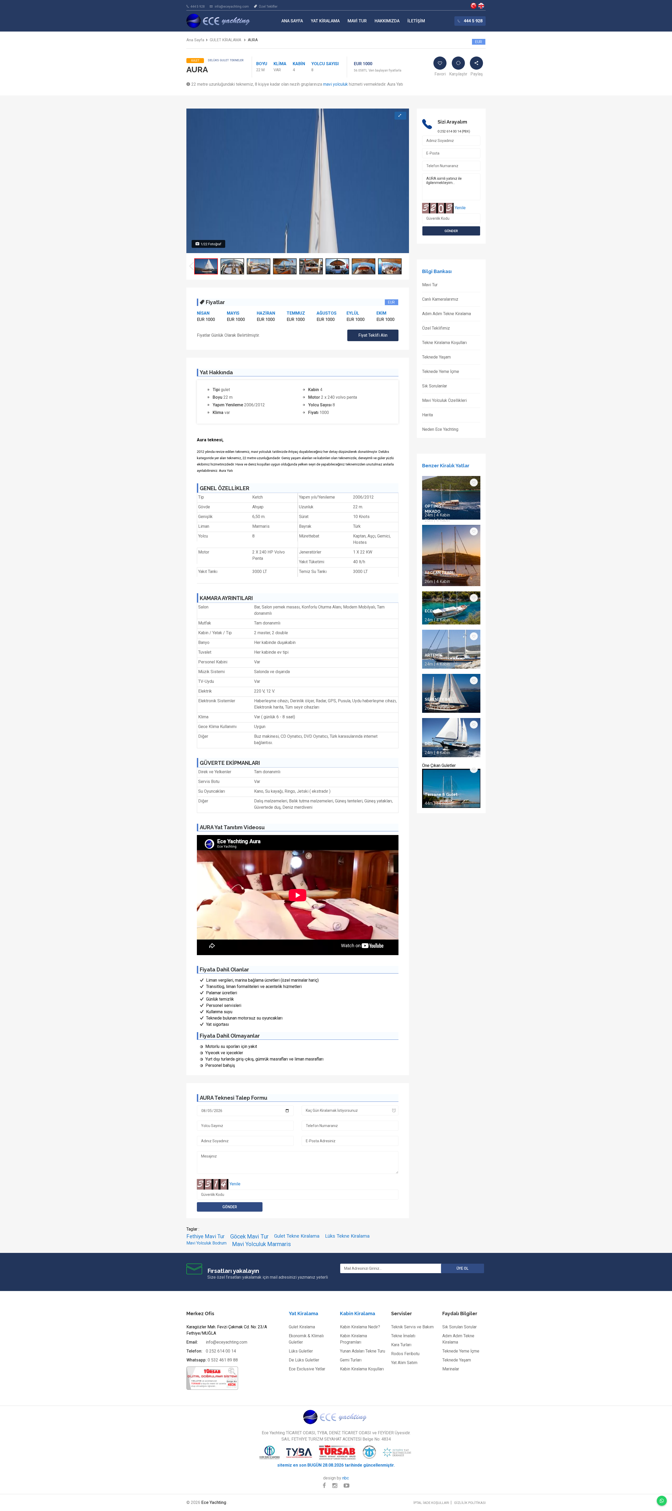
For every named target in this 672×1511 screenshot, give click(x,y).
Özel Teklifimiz (436, 328)
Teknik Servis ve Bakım (412, 1326)
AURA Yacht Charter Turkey (481, 6)
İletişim (416, 20)
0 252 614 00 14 (221, 1351)
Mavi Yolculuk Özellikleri (444, 400)
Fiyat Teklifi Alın (372, 335)
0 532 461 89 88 (223, 1360)
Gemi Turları (350, 1360)
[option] (206, 266)
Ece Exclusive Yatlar (307, 1368)
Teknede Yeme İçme (440, 371)
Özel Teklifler (268, 6)
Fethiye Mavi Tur (205, 1236)
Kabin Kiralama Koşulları (362, 1368)
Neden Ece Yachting (440, 429)
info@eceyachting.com (232, 6)
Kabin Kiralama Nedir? (360, 1326)
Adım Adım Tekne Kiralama (446, 313)
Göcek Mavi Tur (249, 1236)
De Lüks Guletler (304, 1360)
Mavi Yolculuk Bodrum (206, 1243)
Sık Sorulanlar (434, 385)
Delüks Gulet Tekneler (226, 60)
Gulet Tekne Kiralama (296, 1236)
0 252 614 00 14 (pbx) (454, 131)
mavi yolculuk (335, 84)
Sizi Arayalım (452, 122)
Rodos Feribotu (405, 1353)
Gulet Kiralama (302, 1326)
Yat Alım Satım (404, 1362)
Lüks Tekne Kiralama (347, 1236)
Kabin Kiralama (357, 1313)
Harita (427, 414)
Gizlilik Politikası (470, 1503)
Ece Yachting (473, 6)
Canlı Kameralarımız (440, 299)
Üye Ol (462, 1268)
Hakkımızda (387, 20)
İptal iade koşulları (431, 1503)
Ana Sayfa (292, 20)
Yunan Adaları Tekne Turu (362, 1351)
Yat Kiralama (325, 20)
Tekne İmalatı (403, 1335)
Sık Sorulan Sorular (459, 1326)
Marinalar (450, 1368)
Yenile (234, 1183)
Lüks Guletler (301, 1351)
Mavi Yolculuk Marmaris (261, 1244)
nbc (345, 1478)
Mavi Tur (357, 20)
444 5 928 (197, 6)
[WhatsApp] (662, 1501)
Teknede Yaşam (436, 357)
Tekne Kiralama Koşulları (444, 342)
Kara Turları (401, 1344)
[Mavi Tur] (336, 1417)
